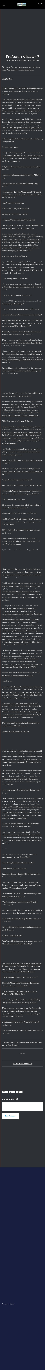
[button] (15, 1304)
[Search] (39, 4)
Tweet (12, 1092)
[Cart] (43, 4)
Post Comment (10, 1116)
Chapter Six (7, 79)
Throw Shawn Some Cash (22, 1063)
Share (5, 1092)
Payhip (12, 1304)
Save (20, 1092)
